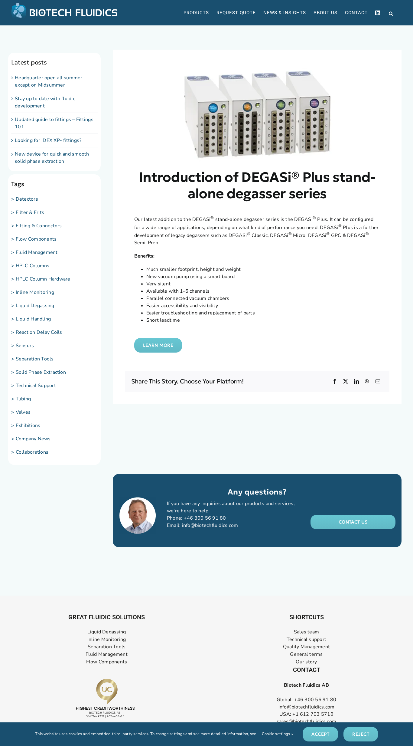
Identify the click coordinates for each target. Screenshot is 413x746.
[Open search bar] (391, 13)
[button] (353, 522)
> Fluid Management (34, 252)
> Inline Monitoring (32, 292)
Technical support (306, 639)
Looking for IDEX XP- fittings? (48, 140)
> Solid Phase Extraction (38, 372)
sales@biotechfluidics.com (306, 721)
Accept (320, 734)
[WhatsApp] (367, 381)
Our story (306, 662)
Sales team (306, 632)
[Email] (377, 381)
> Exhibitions (25, 425)
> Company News (30, 438)
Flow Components (106, 662)
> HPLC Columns (30, 265)
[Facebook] (334, 381)
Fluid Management (107, 654)
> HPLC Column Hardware (40, 279)
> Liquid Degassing (32, 305)
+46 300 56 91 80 (205, 518)
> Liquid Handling (31, 319)
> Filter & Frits (27, 212)
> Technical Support (33, 385)
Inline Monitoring (106, 639)
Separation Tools (107, 647)
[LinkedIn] (356, 381)
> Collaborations (29, 452)
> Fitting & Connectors (36, 225)
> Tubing (21, 399)
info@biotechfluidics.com (210, 525)
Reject (360, 734)
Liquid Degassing (106, 632)
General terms (306, 654)
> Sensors (22, 345)
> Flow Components (34, 239)
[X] (345, 381)
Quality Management (306, 647)
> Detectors (24, 199)
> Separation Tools (32, 359)
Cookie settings (276, 734)
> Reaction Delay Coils (36, 332)
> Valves (21, 412)
